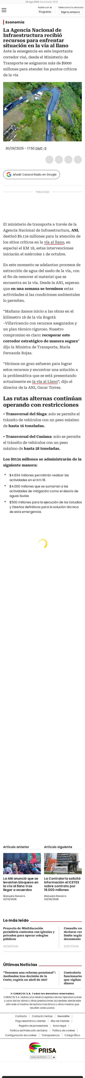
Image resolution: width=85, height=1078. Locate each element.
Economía (15, 22)
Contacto (21, 1016)
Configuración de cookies (21, 1035)
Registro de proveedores (33, 1025)
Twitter (59, 160)
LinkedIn (68, 160)
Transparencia (51, 1035)
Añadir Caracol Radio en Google (35, 175)
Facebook (49, 160)
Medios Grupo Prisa (42, 1057)
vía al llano (54, 242)
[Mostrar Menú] (4, 10)
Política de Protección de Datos (28, 1030)
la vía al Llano (45, 381)
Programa (45, 12)
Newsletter (64, 1016)
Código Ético (72, 1035)
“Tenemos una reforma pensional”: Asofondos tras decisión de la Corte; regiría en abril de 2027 (29, 976)
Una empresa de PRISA (42, 1047)
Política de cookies (63, 1030)
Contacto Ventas (42, 1016)
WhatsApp (78, 160)
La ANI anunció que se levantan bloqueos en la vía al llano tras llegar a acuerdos (20, 884)
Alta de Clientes (60, 1021)
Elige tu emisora (70, 12)
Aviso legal (59, 1025)
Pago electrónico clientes (30, 1021)
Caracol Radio (19, 10)
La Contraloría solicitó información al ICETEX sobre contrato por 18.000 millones (62, 884)
